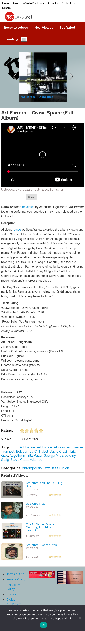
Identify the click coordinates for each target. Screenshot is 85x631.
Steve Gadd (20, 460)
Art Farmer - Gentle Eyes (41, 544)
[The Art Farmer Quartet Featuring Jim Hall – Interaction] (12, 530)
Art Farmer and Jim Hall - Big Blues (44, 484)
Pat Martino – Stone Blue (36, 97)
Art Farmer (27, 447)
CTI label (41, 451)
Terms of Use (15, 574)
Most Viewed (43, 27)
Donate (6, 8)
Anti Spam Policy (13, 587)
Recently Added (16, 27)
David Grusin (59, 451)
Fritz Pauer (34, 456)
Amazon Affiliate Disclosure (29, 3)
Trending (11, 39)
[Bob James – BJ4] (12, 510)
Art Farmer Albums (51, 447)
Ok (43, 624)
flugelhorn (17, 456)
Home (5, 3)
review (17, 229)
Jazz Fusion (60, 468)
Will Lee (36, 460)
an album (28, 207)
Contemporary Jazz (35, 468)
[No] (80, 618)
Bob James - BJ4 (36, 503)
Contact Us (68, 3)
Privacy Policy (16, 579)
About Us (53, 3)
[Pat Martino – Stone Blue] (43, 76)
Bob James (24, 451)
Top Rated (67, 27)
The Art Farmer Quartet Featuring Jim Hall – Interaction (40, 527)
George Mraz (53, 456)
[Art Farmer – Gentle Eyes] (12, 551)
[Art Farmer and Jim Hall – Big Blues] (12, 489)
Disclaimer (14, 594)
